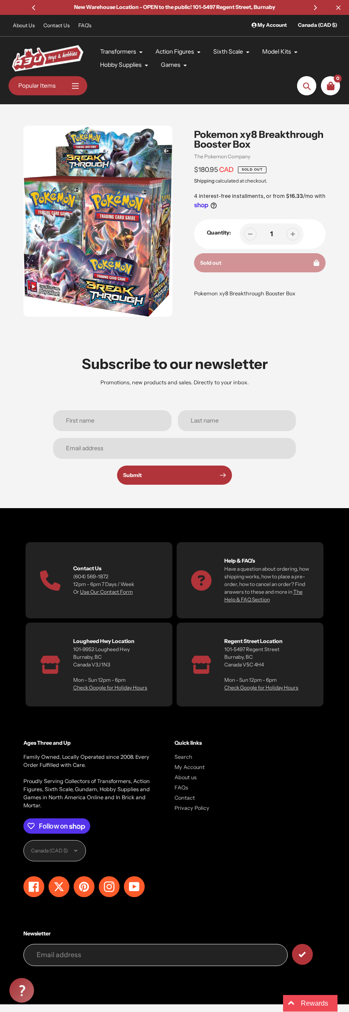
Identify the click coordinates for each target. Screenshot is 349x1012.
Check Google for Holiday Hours (110, 687)
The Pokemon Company (222, 156)
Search (183, 757)
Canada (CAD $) (317, 25)
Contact (184, 798)
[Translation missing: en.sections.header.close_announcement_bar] (338, 7)
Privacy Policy (191, 808)
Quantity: (219, 232)
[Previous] (34, 7)
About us (185, 777)
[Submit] (302, 954)
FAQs (181, 787)
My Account (189, 767)
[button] (21, 990)
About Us (24, 25)
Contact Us (56, 25)
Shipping (204, 181)
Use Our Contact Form (106, 592)
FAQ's (85, 25)
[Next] (315, 7)
